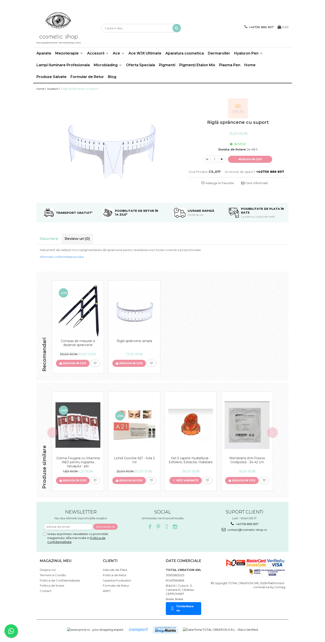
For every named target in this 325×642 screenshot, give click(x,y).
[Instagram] (175, 527)
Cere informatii (256, 183)
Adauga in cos (250, 159)
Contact (46, 591)
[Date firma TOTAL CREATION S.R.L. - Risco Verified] (220, 629)
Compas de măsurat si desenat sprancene (78, 343)
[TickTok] (167, 527)
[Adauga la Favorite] (95, 363)
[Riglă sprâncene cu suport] (108, 147)
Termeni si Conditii (53, 575)
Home (250, 65)
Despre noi (48, 570)
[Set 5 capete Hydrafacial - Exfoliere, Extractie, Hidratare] (190, 425)
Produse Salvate (51, 77)
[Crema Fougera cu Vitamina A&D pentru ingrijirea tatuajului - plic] (77, 425)
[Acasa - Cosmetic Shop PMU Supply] (58, 28)
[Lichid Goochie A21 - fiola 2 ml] (134, 425)
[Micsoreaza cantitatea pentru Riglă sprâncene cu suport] (207, 159)
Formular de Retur (87, 77)
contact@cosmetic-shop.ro (247, 529)
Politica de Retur (115, 575)
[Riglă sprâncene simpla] (134, 310)
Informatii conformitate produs (62, 257)
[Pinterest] (158, 527)
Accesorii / (53, 88)
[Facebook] (150, 527)
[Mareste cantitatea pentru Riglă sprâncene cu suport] (221, 159)
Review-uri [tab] (77, 239)
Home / (41, 88)
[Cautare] (176, 28)
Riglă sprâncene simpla (134, 341)
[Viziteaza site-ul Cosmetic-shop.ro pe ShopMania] (165, 629)
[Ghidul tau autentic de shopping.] (138, 629)
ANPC (107, 591)
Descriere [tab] (49, 239)
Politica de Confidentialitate (60, 580)
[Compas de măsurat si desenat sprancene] (77, 311)
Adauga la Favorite (219, 183)
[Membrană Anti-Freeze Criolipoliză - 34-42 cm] (247, 425)
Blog (112, 77)
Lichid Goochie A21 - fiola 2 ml (134, 460)
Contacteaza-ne (185, 608)
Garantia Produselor (117, 580)
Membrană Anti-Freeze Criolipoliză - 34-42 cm (247, 460)
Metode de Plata (115, 570)
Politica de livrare (52, 585)
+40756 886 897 (246, 524)
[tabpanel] (108, 147)
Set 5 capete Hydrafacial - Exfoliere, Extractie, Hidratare (191, 460)
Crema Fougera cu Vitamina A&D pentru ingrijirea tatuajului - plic (78, 462)
